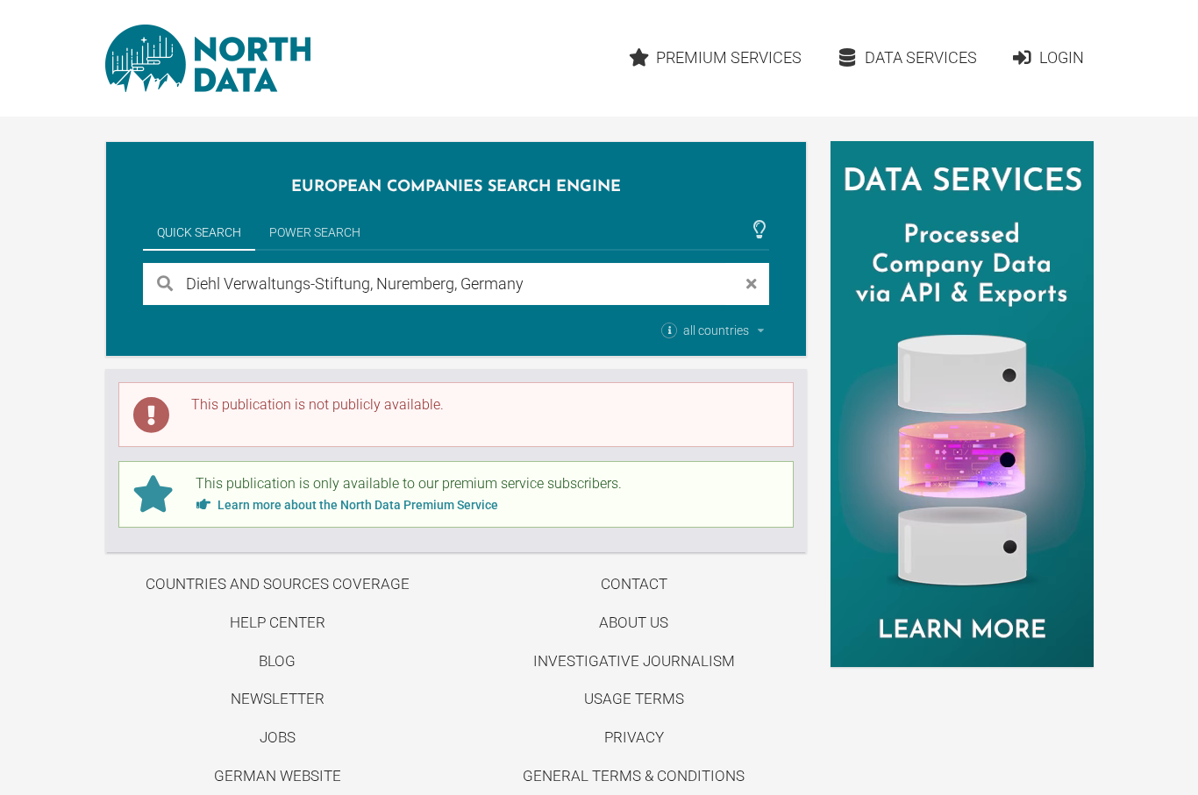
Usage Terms (634, 698)
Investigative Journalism (634, 661)
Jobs (278, 737)
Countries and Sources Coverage (278, 584)
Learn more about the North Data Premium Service (356, 505)
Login (1061, 57)
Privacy (634, 737)
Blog (277, 661)
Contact (634, 584)
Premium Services (729, 57)
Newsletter (277, 698)
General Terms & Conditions (634, 775)
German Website (277, 775)
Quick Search (199, 232)
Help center (277, 622)
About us (633, 622)
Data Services (921, 57)
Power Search (314, 232)
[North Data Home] (207, 58)
